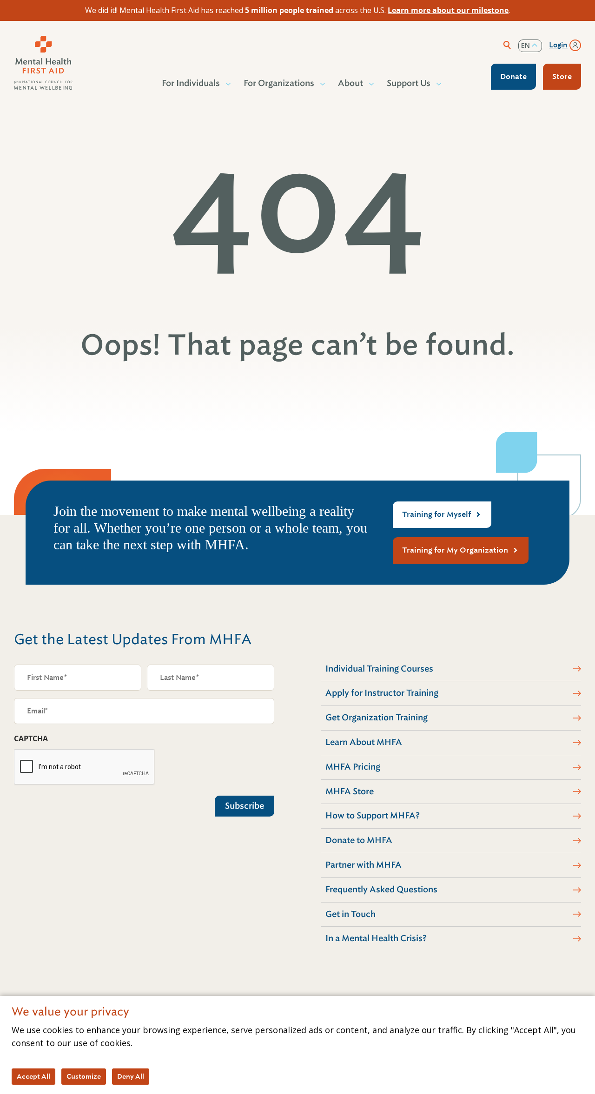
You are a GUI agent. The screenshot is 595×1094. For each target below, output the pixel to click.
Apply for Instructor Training (381, 693)
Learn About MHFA (363, 742)
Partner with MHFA (363, 864)
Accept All (33, 1076)
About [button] (350, 83)
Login (558, 45)
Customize (83, 1076)
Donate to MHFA (358, 840)
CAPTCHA (31, 738)
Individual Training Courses (379, 668)
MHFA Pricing (352, 766)
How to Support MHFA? (372, 815)
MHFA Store (349, 791)
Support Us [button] (408, 83)
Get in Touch (350, 914)
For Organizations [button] (279, 83)
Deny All (130, 1076)
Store (562, 76)
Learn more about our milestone (448, 10)
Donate (513, 76)
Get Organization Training (376, 717)
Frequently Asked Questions (381, 889)
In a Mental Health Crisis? (376, 938)
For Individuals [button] (191, 83)
